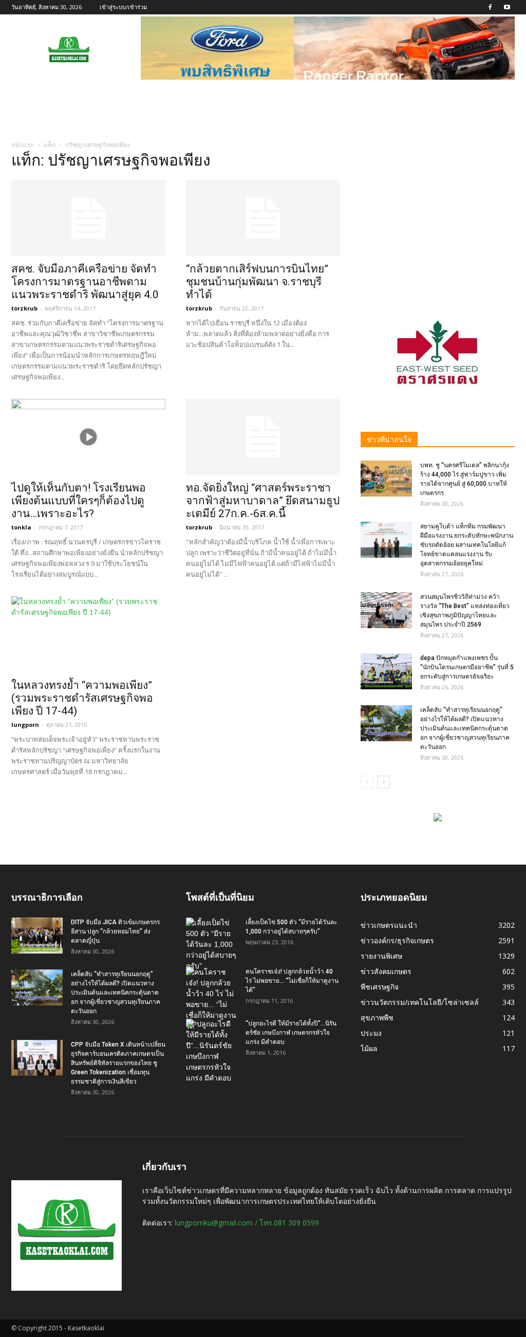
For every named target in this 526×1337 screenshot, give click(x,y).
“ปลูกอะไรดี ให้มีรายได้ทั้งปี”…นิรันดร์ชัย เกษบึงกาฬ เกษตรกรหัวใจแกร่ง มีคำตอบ (291, 1033)
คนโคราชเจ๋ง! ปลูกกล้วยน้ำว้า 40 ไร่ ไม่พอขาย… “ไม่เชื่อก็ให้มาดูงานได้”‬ (292, 981)
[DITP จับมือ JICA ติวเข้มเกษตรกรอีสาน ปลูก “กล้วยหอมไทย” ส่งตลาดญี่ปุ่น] (37, 936)
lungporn (25, 724)
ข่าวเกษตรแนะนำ (389, 925)
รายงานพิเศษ (381, 956)
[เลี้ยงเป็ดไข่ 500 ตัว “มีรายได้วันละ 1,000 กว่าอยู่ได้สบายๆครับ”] (211, 945)
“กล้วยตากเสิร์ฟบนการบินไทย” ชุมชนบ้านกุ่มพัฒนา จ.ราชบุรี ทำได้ (257, 282)
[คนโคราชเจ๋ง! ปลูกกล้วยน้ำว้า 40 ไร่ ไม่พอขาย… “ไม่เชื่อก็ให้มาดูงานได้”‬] (211, 999)
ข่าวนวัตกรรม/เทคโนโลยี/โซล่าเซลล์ (420, 1002)
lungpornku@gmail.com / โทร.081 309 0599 (247, 1223)
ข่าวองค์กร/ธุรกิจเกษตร (397, 940)
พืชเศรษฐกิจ (380, 987)
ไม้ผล (369, 1048)
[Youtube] (507, 7)
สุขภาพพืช (377, 1017)
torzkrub (24, 308)
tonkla (21, 527)
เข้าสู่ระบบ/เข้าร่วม (123, 7)
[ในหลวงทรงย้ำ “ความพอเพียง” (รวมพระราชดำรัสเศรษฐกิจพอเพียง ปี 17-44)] (88, 634)
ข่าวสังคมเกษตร (386, 971)
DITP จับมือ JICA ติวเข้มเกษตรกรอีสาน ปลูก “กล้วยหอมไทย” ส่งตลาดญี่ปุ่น (115, 931)
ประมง (371, 1033)
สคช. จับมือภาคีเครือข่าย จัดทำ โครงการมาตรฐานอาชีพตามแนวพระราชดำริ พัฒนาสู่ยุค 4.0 (85, 282)
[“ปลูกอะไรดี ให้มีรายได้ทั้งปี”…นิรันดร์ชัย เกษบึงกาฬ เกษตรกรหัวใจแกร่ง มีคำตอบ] (211, 1051)
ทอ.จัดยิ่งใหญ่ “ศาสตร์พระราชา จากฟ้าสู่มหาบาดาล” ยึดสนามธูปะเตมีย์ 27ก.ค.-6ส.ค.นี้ (263, 501)
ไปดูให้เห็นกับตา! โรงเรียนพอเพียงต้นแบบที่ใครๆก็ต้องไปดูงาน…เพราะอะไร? (78, 501)
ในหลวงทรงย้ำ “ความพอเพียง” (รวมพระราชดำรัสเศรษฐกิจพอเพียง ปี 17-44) (82, 698)
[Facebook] (490, 7)
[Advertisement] (438, 219)
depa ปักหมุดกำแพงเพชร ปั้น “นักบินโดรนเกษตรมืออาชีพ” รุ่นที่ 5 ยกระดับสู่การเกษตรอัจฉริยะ (467, 667)
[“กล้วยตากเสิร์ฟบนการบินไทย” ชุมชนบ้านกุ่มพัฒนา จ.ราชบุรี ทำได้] (263, 218)
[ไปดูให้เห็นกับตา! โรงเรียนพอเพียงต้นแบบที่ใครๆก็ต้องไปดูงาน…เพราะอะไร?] (88, 437)
